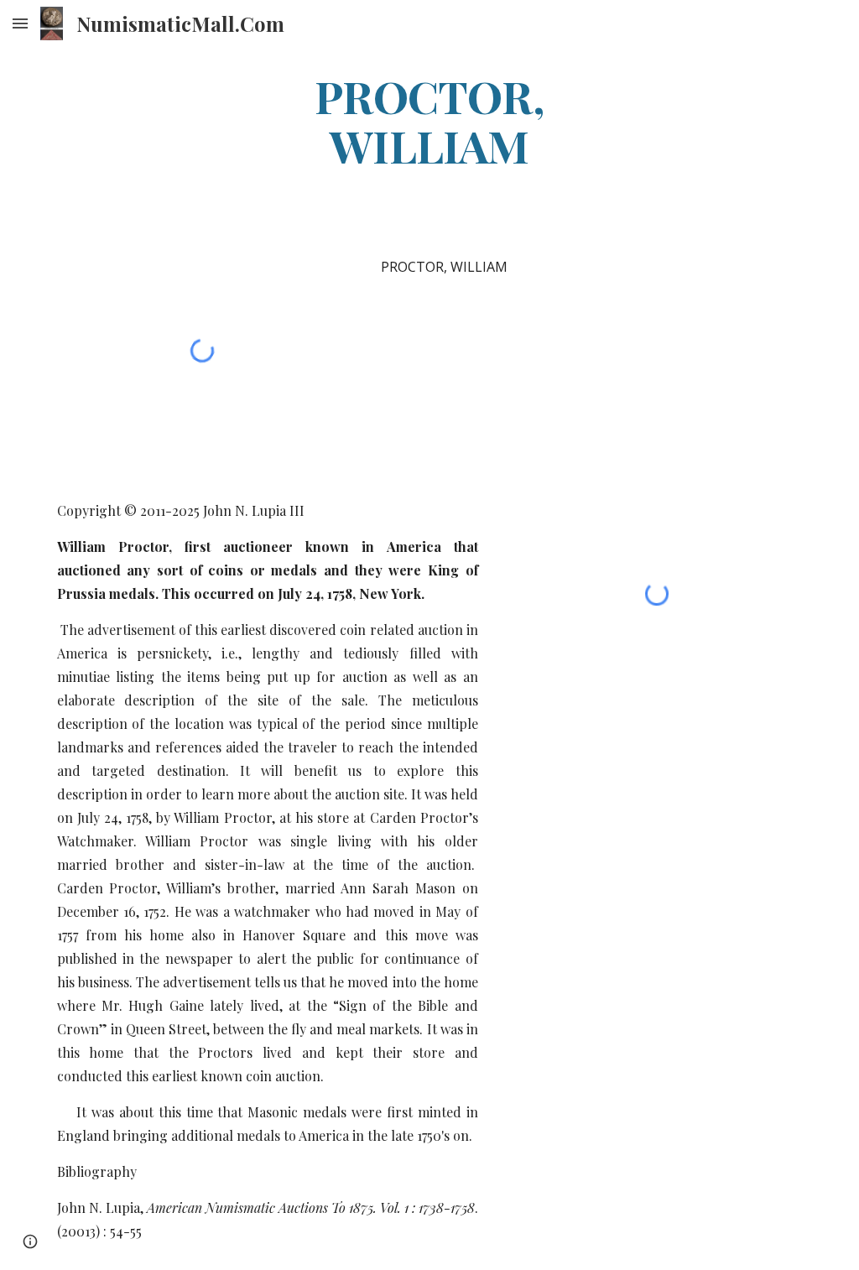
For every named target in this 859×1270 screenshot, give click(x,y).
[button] (20, 23)
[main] (429, 119)
